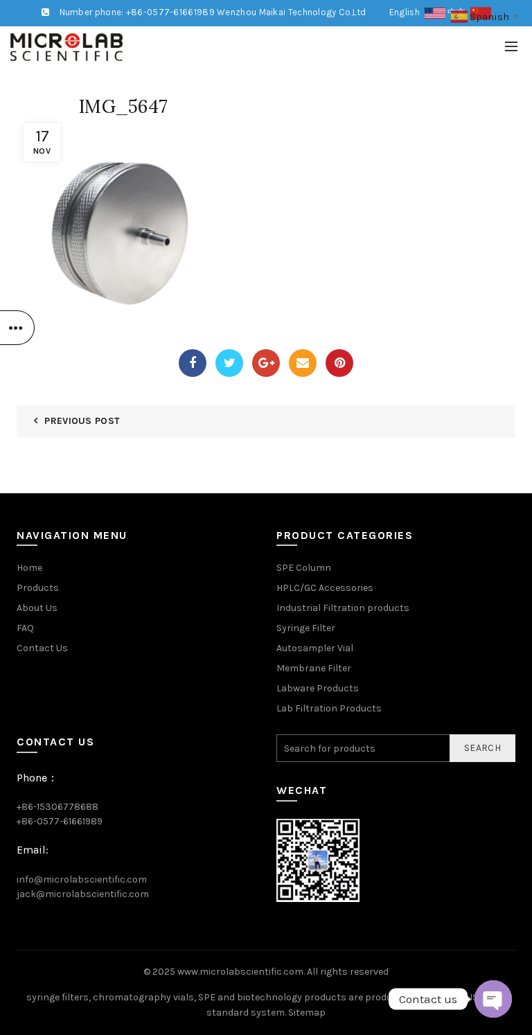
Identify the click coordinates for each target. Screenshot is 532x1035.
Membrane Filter (313, 668)
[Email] (303, 363)
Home (29, 568)
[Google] (266, 363)
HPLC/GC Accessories (324, 588)
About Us (37, 608)
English (407, 12)
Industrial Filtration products (342, 608)
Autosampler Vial (314, 648)
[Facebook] (192, 363)
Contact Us (42, 648)
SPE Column (303, 568)
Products (38, 588)
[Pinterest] (339, 363)
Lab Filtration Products (329, 708)
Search (482, 748)
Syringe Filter (305, 628)
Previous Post (82, 421)
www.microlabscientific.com (240, 971)
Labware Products (317, 688)
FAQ (25, 628)
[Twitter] (229, 363)
